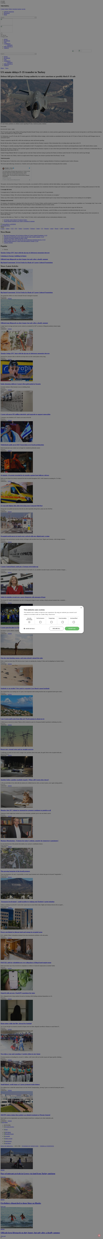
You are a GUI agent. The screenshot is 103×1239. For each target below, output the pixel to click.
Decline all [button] (56, 628)
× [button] (81, 607)
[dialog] (51, 619)
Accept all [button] (72, 628)
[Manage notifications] (99, 1235)
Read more (52, 614)
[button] (29, 628)
